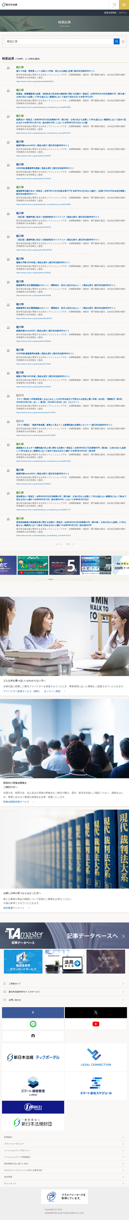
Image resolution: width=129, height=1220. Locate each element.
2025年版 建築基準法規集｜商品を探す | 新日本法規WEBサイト (45, 353)
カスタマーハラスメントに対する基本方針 (23, 1170)
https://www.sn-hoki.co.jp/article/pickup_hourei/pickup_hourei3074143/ (43, 535)
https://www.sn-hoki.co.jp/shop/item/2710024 (33, 364)
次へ (69, 544)
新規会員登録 (110, 12)
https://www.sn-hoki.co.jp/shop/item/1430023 (33, 484)
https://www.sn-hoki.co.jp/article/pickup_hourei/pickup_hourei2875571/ (43, 133)
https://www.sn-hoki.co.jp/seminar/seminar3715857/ (36, 412)
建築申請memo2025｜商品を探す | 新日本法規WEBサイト (43, 331)
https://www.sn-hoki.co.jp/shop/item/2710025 (33, 178)
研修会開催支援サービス (16, 801)
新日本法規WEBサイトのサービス (24, 992)
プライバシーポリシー (14, 1144)
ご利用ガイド (15, 984)
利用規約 (8, 1137)
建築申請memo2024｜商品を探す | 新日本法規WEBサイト (43, 473)
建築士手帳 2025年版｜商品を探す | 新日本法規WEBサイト (43, 376)
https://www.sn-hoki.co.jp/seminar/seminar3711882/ (36, 435)
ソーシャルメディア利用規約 (17, 1157)
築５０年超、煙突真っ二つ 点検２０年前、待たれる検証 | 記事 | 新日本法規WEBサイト (55, 71)
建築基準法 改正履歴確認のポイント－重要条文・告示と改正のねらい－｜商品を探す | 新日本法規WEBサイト (66, 285)
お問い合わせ (15, 1000)
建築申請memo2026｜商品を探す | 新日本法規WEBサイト (43, 145)
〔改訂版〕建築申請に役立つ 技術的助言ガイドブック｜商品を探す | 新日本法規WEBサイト (58, 217)
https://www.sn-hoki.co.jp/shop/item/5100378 (33, 227)
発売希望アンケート (14, 908)
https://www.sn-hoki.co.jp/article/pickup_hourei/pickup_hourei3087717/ (43, 510)
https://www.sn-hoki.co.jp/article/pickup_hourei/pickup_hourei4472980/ (43, 204)
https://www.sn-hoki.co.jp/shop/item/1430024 (33, 341)
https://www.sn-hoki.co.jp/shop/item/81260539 (34, 318)
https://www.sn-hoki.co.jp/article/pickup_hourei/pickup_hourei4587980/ (43, 107)
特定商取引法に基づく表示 (16, 1163)
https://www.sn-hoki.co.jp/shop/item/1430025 (33, 156)
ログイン (123, 12)
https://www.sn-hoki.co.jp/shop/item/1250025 (33, 273)
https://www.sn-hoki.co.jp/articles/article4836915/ (35, 81)
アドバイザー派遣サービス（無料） (22, 691)
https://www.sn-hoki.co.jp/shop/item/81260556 (34, 250)
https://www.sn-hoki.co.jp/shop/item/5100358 (33, 295)
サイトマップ (10, 1183)
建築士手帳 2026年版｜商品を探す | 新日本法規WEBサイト (43, 262)
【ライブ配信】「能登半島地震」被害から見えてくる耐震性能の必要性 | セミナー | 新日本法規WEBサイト (64, 425)
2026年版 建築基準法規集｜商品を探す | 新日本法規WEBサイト (45, 168)
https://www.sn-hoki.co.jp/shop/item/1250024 (33, 387)
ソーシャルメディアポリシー (17, 1150)
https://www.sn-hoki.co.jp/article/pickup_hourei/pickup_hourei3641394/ (43, 461)
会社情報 (8, 1177)
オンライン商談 (52, 691)
